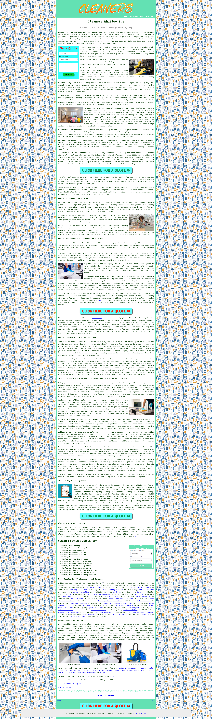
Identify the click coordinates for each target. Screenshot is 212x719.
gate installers (96, 608)
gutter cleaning (94, 587)
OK (145, 713)
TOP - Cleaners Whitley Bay (70, 684)
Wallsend (149, 670)
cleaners (132, 207)
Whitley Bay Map (65, 687)
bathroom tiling (130, 610)
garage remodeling (81, 592)
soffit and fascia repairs (121, 599)
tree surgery (133, 608)
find (65, 527)
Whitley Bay (97, 318)
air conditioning (77, 617)
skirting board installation (138, 587)
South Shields (97, 670)
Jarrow (86, 670)
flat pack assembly (103, 612)
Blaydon (109, 670)
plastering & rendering (68, 612)
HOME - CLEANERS (106, 696)
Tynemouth (72, 672)
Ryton (102, 672)
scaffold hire (77, 599)
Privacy (153, 700)
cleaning (124, 226)
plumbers (86, 605)
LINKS (130, 16)
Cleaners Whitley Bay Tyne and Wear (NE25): (78, 32)
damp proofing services (113, 590)
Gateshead (91, 672)
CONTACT (142, 16)
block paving (118, 614)
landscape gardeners (124, 605)
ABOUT (136, 16)
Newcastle (62, 672)
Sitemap (59, 700)
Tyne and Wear (101, 668)
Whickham (82, 672)
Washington (119, 670)
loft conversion (144, 601)
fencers (140, 592)
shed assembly (89, 614)
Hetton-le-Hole (146, 668)
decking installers (78, 590)
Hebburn (122, 668)
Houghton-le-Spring (135, 670)
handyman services (79, 603)
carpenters (146, 614)
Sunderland (62, 670)
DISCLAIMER (149, 16)
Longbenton (132, 668)
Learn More (137, 713)
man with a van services (99, 594)
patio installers (146, 590)
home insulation (143, 596)
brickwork (67, 594)
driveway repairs (65, 610)
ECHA (99, 300)
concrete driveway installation (118, 603)
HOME (125, 16)
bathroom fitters (70, 596)
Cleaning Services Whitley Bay (77, 541)
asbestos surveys (98, 610)
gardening (117, 592)
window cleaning (112, 596)
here (136, 536)
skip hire (139, 594)
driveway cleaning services (110, 601)
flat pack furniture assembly (141, 612)
